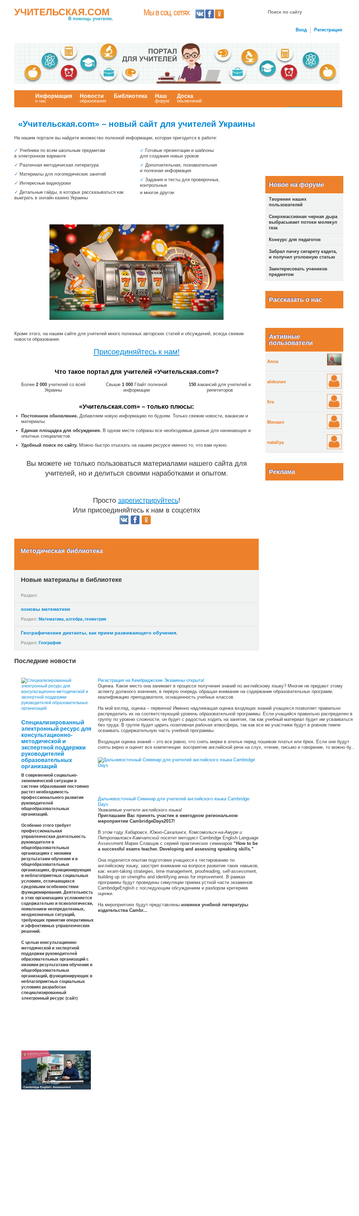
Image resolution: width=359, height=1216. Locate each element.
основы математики (45, 609)
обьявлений (189, 98)
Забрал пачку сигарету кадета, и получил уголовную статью (303, 254)
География (50, 642)
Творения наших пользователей (287, 202)
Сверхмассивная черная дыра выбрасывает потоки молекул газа (303, 222)
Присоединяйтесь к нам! (137, 351)
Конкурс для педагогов (295, 239)
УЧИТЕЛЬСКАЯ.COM (61, 12)
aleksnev (276, 381)
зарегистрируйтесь (148, 500)
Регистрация (328, 29)
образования (93, 98)
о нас (53, 98)
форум (162, 98)
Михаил (275, 422)
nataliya (275, 442)
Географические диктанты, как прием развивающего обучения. (99, 633)
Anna (272, 361)
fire (270, 402)
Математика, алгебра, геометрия (72, 619)
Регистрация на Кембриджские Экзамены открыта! (151, 680)
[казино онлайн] (136, 272)
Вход (301, 29)
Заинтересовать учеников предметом (298, 271)
